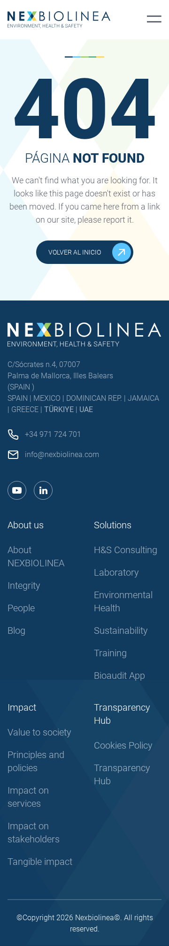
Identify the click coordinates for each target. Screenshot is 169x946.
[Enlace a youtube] (17, 490)
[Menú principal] (154, 19)
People (21, 608)
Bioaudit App (119, 675)
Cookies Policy (123, 745)
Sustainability (121, 630)
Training (110, 653)
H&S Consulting (125, 550)
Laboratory (116, 572)
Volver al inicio (74, 252)
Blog (16, 630)
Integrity (24, 585)
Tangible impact (40, 861)
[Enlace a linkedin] (43, 490)
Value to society (39, 732)
